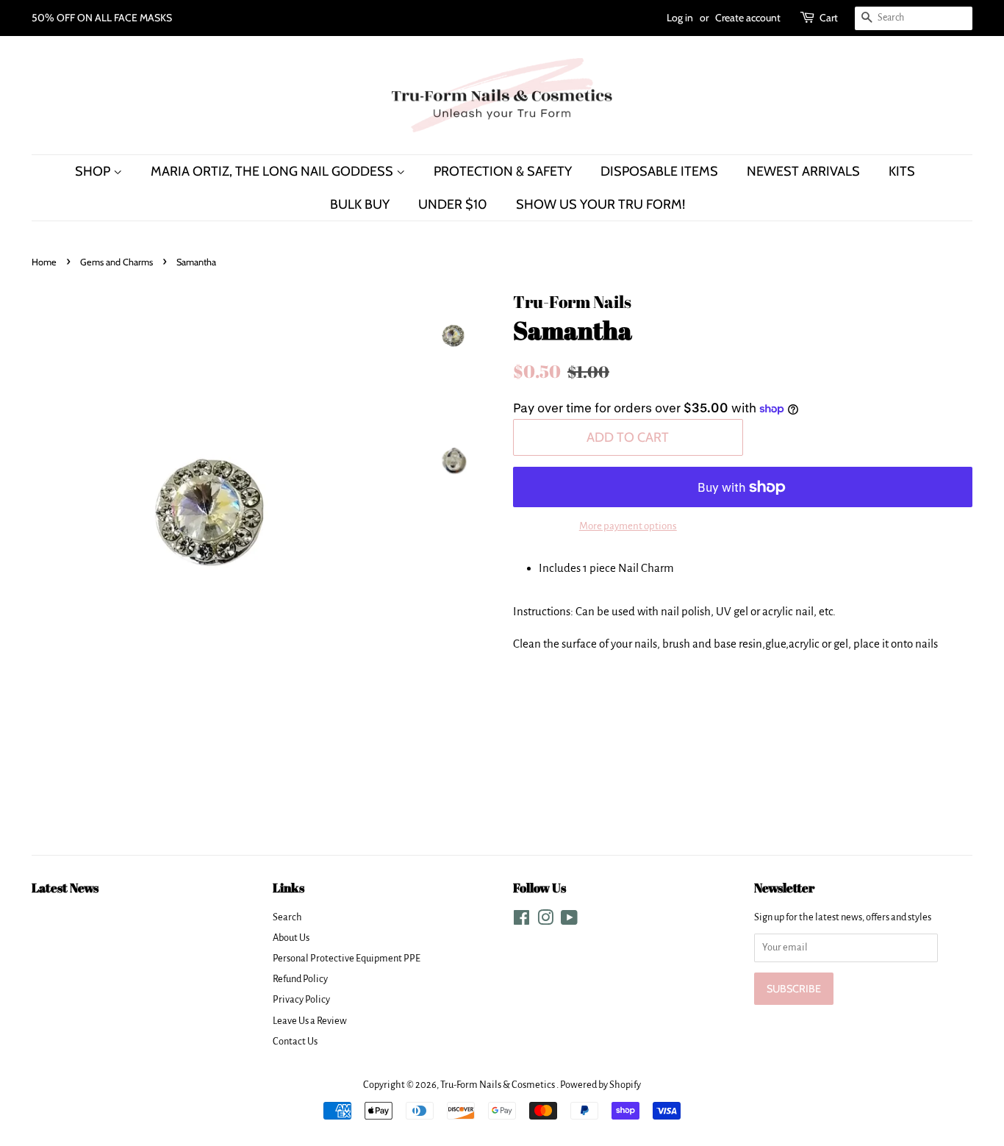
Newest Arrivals (803, 171)
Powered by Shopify (600, 1084)
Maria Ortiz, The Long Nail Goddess (273, 171)
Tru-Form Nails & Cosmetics (498, 1084)
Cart (829, 17)
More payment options (628, 525)
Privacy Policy (301, 999)
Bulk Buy (360, 204)
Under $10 (452, 204)
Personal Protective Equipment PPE (346, 958)
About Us (291, 937)
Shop (94, 171)
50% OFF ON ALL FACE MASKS (102, 17)
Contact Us (295, 1041)
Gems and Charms (116, 262)
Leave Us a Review (310, 1020)
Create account (748, 17)
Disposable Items (659, 171)
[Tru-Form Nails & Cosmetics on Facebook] (521, 920)
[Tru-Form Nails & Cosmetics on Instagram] (545, 920)
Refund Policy (300, 978)
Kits (902, 171)
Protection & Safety (503, 171)
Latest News (65, 887)
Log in (680, 17)
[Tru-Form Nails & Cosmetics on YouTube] (569, 920)
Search (287, 917)
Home (44, 262)
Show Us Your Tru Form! (600, 204)
